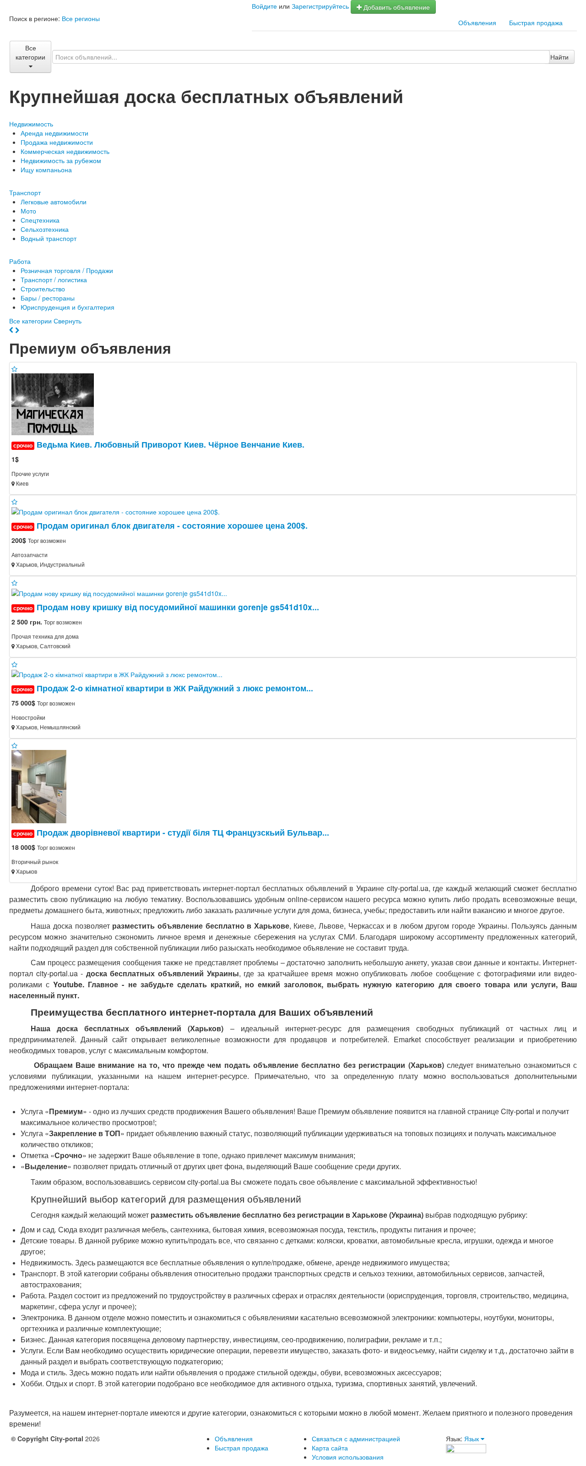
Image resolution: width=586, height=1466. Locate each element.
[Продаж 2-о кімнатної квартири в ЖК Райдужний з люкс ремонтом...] (120, 673)
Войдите (264, 6)
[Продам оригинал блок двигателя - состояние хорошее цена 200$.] (119, 510)
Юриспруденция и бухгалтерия (67, 307)
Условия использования (348, 1456)
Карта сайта (330, 1447)
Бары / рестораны (48, 297)
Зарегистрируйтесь (320, 6)
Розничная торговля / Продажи (67, 270)
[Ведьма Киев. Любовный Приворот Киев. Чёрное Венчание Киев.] (56, 403)
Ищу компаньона (46, 169)
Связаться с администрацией (356, 1438)
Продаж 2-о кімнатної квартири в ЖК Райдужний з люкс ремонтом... (175, 688)
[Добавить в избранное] (14, 368)
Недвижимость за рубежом (61, 160)
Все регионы (81, 18)
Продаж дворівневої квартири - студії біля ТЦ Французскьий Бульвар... (183, 832)
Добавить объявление (396, 6)
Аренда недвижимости (54, 132)
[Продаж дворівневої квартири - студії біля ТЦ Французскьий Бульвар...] (42, 785)
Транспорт (25, 192)
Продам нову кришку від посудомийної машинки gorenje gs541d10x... (178, 607)
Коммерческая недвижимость (65, 151)
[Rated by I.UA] (466, 1447)
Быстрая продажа (536, 22)
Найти (559, 56)
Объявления (477, 22)
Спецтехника (40, 219)
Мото (28, 210)
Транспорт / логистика (54, 279)
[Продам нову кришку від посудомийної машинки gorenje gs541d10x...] (122, 591)
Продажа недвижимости (57, 142)
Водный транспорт (48, 238)
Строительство (43, 288)
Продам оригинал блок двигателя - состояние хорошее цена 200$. (172, 525)
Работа (20, 261)
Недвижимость (31, 123)
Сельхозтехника (45, 229)
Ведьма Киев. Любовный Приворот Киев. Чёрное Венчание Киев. (170, 444)
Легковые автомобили (54, 201)
